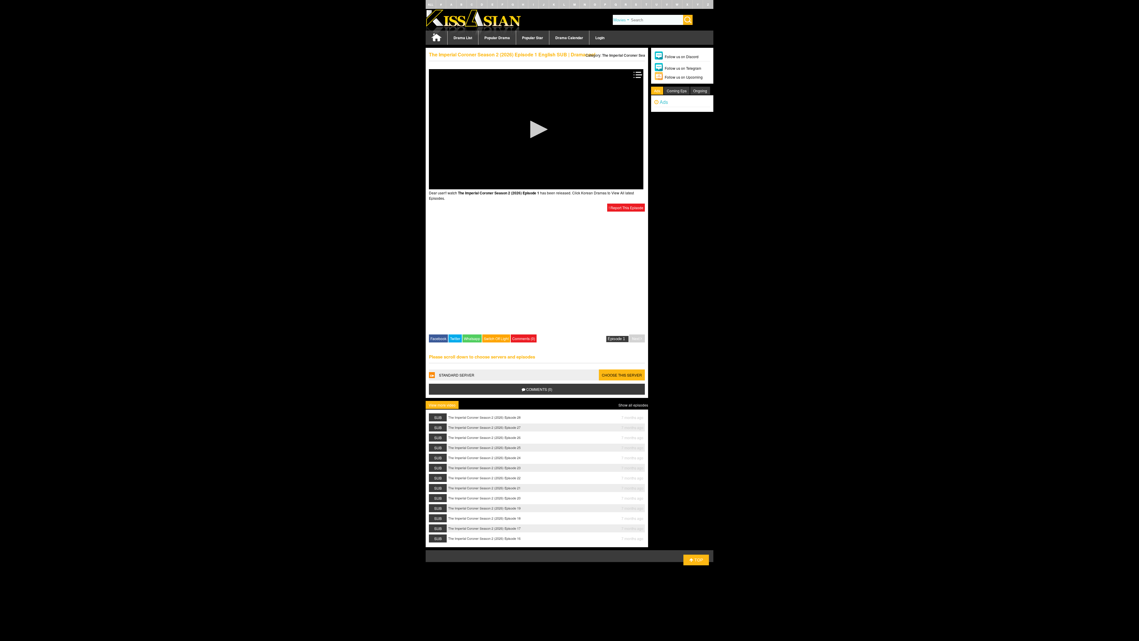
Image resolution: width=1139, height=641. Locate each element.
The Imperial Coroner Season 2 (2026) (634, 55)
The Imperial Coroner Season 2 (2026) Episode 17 (484, 528)
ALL (430, 4)
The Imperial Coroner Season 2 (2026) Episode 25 (484, 447)
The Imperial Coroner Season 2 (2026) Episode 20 (484, 498)
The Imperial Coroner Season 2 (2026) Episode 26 (484, 437)
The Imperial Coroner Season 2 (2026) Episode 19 (484, 508)
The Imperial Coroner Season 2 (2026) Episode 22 (484, 477)
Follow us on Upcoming (684, 77)
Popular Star (532, 37)
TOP (698, 560)
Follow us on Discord (682, 56)
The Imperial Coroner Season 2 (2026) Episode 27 (484, 427)
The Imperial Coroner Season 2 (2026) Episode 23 (484, 467)
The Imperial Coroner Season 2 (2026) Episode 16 (484, 538)
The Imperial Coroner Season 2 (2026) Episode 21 (484, 487)
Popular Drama (497, 37)
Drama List (463, 37)
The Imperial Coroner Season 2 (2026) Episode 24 (484, 457)
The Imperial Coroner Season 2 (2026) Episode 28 (484, 417)
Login (600, 37)
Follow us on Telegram (683, 68)
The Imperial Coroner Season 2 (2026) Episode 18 (484, 518)
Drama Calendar (569, 37)
